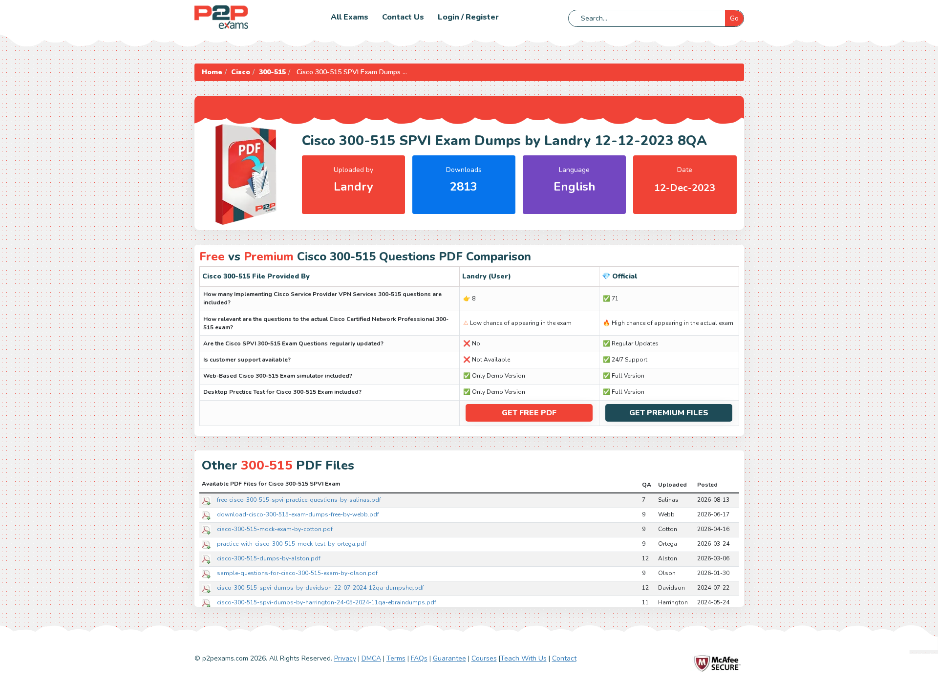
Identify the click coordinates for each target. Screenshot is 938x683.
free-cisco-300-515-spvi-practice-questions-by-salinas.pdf (299, 500)
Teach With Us (523, 658)
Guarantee (449, 658)
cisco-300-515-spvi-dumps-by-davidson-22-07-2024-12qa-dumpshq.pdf (320, 588)
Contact (564, 658)
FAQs (419, 658)
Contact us (403, 17)
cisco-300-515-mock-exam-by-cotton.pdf (275, 529)
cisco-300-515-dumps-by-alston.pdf (268, 558)
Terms (395, 658)
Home (212, 72)
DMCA (371, 658)
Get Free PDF (529, 412)
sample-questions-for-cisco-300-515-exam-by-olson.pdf (297, 573)
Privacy (345, 658)
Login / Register (468, 17)
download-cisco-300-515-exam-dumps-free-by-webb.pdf (298, 514)
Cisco (240, 72)
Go (734, 18)
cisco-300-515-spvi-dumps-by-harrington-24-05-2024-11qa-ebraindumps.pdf (326, 602)
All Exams (349, 17)
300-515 (272, 72)
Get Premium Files (668, 412)
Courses (484, 658)
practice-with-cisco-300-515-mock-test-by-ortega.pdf (291, 544)
